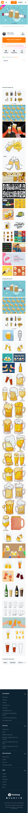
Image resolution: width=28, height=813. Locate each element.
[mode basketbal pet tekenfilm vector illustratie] (8, 237)
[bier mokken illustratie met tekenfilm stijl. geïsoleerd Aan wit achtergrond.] (7, 473)
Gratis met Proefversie (14, 40)
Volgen (22, 34)
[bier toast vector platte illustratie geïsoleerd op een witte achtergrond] (13, 165)
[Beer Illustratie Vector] (13, 334)
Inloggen (20, 2)
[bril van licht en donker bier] (8, 427)
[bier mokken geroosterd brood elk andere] (8, 460)
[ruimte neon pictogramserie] (19, 270)
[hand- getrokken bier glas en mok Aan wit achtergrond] (8, 755)
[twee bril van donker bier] (8, 779)
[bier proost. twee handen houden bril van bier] (8, 767)
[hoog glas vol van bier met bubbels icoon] (8, 393)
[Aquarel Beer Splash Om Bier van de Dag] (13, 148)
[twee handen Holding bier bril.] (19, 415)
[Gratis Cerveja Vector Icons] (7, 214)
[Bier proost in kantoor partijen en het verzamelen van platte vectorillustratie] (13, 131)
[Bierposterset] (8, 271)
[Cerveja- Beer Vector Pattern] (13, 114)
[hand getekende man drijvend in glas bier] (19, 236)
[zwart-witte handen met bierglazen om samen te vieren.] (7, 306)
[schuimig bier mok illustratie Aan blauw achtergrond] (8, 381)
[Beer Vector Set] (13, 98)
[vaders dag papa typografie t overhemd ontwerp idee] (13, 192)
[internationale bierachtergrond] (13, 178)
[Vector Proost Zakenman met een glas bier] (9, 282)
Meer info (6, 62)
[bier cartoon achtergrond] (8, 317)
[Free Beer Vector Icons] (8, 259)
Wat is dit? (16, 57)
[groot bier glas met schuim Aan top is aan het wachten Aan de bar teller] (10, 702)
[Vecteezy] (2, 2)
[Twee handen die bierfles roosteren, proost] (8, 205)
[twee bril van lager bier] (8, 405)
